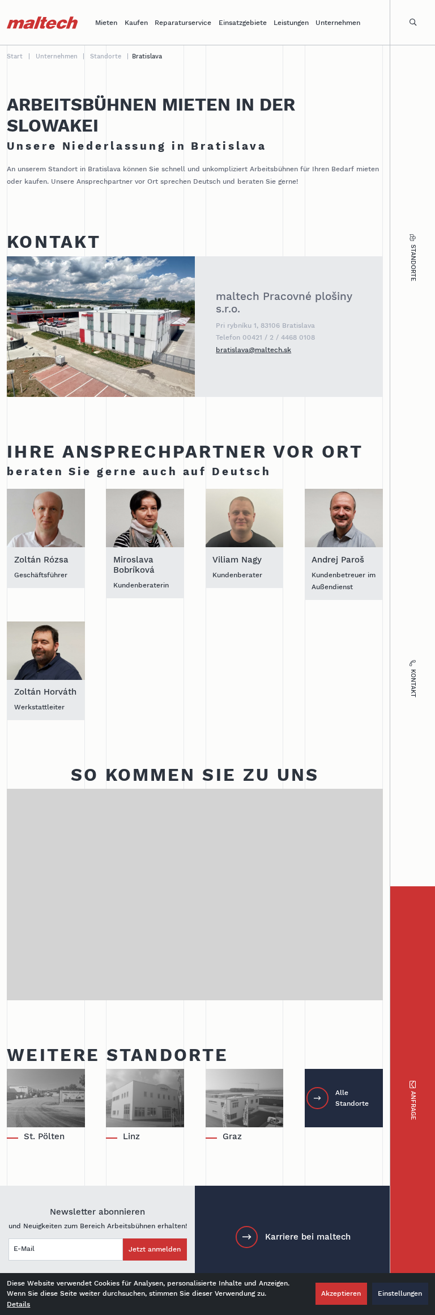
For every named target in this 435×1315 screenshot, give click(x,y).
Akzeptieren (341, 1293)
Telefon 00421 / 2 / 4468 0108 (265, 337)
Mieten (106, 22)
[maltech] (42, 22)
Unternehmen (337, 22)
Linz (131, 1136)
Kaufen (136, 22)
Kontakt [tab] (413, 683)
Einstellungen (400, 1293)
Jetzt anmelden (155, 1249)
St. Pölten (44, 1136)
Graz (232, 1136)
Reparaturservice (183, 22)
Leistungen (291, 22)
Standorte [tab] (413, 262)
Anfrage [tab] (413, 1105)
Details (18, 1304)
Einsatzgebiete (243, 22)
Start (15, 56)
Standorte (105, 56)
